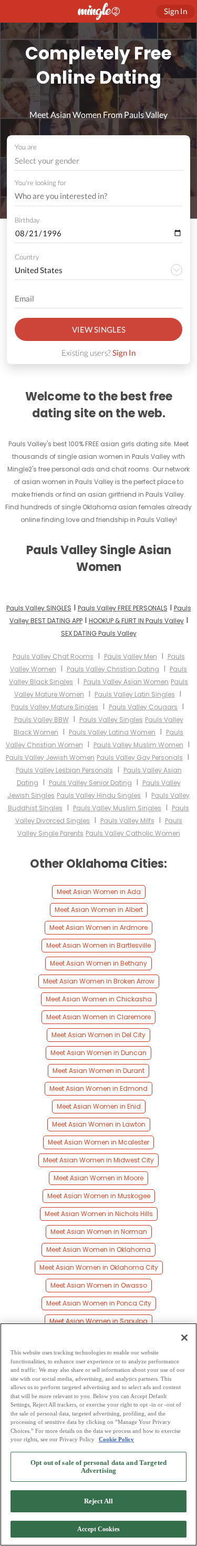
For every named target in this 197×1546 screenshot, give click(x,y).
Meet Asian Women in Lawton (99, 1124)
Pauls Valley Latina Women (112, 732)
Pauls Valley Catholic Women (133, 833)
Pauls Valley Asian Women (126, 681)
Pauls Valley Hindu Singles (99, 795)
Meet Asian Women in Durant (98, 1070)
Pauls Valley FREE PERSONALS (123, 608)
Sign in (175, 11)
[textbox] (98, 160)
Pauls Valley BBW (41, 719)
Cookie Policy (116, 1439)
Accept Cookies (98, 1529)
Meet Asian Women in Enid (99, 1106)
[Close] (184, 1337)
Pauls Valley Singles (111, 719)
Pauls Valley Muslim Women (138, 744)
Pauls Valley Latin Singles (135, 694)
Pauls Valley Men (130, 656)
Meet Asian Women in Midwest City (98, 1160)
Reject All (98, 1501)
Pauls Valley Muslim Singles (117, 808)
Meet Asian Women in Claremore (98, 1016)
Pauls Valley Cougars (143, 706)
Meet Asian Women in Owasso (98, 1285)
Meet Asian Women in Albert (99, 909)
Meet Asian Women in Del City (98, 1034)
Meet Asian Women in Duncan (98, 1052)
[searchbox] (92, 196)
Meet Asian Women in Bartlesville (98, 945)
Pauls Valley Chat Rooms (53, 656)
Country (27, 257)
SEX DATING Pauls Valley (99, 633)
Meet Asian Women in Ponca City (98, 1303)
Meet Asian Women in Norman (98, 1231)
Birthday (27, 220)
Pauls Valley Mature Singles (54, 706)
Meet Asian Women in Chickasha (99, 999)
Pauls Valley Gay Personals (140, 757)
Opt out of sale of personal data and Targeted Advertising (98, 1467)
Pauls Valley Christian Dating (113, 669)
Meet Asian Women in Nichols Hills (99, 1213)
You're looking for (40, 182)
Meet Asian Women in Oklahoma (98, 1249)
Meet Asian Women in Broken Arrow (98, 981)
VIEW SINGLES (99, 329)
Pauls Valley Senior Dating (90, 782)
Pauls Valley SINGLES (38, 608)
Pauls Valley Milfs (127, 820)
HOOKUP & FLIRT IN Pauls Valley (136, 620)
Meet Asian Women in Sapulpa (98, 1321)
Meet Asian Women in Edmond (98, 1088)
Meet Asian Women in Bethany (98, 963)
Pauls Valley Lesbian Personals (64, 770)
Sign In (124, 352)
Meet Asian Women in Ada (99, 891)
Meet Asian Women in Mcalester (98, 1142)
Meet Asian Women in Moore (98, 1177)
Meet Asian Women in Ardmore (98, 927)
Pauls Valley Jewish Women (50, 757)
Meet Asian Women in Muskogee (98, 1195)
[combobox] (99, 160)
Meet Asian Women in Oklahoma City (98, 1267)
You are (26, 147)
